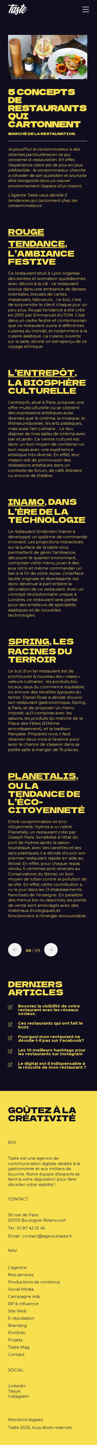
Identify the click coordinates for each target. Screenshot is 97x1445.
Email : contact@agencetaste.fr (40, 1236)
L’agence (17, 1267)
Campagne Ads (24, 1296)
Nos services (20, 1274)
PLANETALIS (42, 775)
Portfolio (17, 1332)
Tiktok (14, 1391)
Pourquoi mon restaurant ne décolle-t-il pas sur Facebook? (51, 1038)
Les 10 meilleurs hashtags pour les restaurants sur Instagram (52, 1052)
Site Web (17, 1310)
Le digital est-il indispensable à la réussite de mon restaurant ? (52, 1065)
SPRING (28, 641)
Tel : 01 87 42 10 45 (26, 1228)
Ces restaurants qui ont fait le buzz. (50, 1025)
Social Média (21, 1289)
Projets (15, 1339)
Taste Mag (18, 1347)
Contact (16, 1354)
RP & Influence (23, 1303)
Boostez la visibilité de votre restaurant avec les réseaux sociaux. (49, 1009)
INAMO (26, 501)
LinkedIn (17, 1385)
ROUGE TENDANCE (36, 237)
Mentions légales (25, 1419)
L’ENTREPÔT (41, 372)
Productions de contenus (34, 1281)
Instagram (18, 1396)
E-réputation (21, 1318)
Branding (17, 1325)
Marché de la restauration (41, 133)
